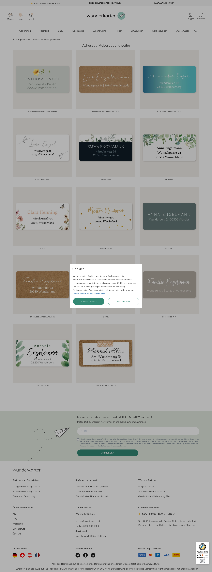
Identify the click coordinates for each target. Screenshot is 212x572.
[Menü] (207, 543)
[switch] (202, 561)
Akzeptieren (88, 301)
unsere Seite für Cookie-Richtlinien (89, 293)
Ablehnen (123, 301)
